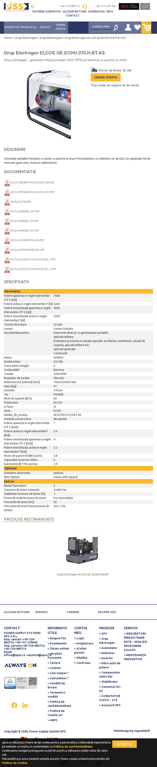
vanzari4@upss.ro (39, 655)
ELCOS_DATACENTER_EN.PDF (27, 240)
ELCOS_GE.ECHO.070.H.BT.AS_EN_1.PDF (33, 259)
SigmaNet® (142, 730)
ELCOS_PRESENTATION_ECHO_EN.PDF (32, 182)
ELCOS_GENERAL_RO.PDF (25, 211)
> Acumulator (108, 648)
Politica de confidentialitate (72, 746)
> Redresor (106, 653)
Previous (9, 106)
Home (8, 37)
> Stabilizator (108, 681)
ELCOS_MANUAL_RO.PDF (24, 230)
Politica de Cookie (14, 763)
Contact (73, 15)
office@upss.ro (14, 655)
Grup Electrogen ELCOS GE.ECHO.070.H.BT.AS (95, 37)
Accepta (124, 744)
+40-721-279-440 (105, 6)
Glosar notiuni (75, 11)
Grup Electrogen (26, 37)
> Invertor (106, 658)
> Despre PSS (57, 638)
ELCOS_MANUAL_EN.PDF (24, 221)
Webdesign (121, 730)
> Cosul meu (82, 662)
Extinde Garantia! (47, 11)
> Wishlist (80, 657)
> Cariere (54, 662)
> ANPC (53, 720)
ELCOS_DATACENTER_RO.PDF (27, 249)
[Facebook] (14, 705)
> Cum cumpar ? (58, 673)
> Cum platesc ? (58, 678)
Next (74, 106)
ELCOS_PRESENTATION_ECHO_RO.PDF (32, 192)
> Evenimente (57, 643)
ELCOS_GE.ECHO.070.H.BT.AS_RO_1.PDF (33, 269)
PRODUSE (27, 27)
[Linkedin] (25, 705)
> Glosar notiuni (58, 648)
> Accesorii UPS (110, 705)
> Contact (54, 668)
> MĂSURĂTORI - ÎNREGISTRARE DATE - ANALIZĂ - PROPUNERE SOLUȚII (136, 642)
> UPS (103, 633)
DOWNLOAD (96, 11)
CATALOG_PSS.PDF (20, 201)
